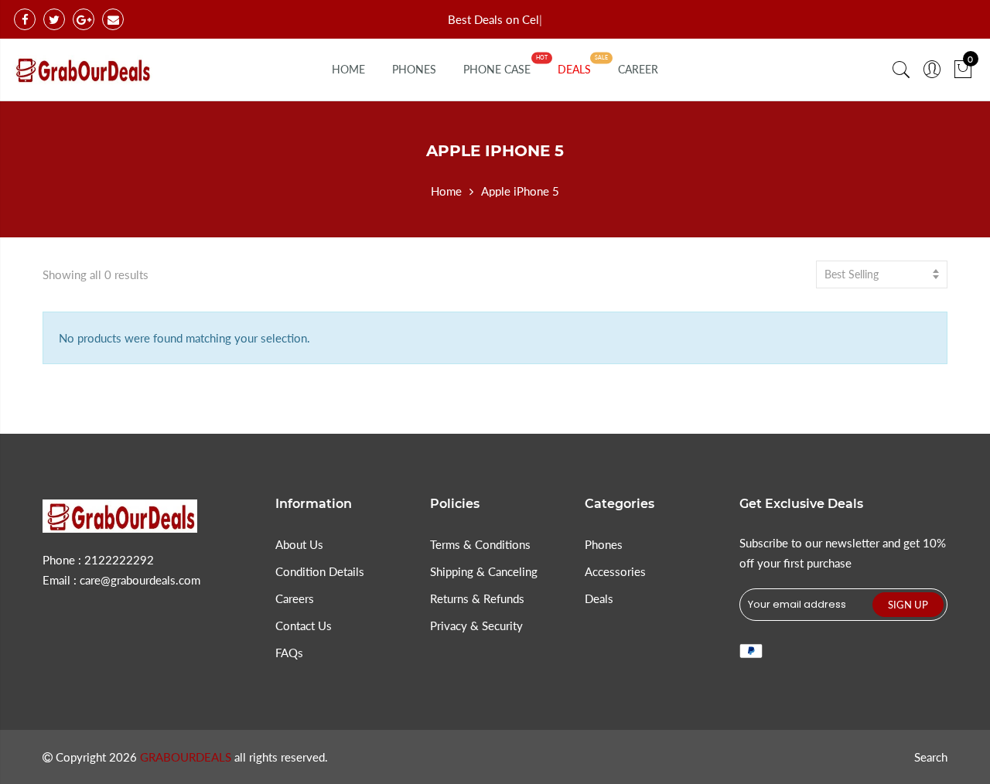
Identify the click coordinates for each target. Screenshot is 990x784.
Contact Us (303, 625)
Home (446, 191)
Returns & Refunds (477, 598)
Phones (604, 544)
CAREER (638, 69)
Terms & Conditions (480, 544)
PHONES (414, 69)
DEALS (574, 69)
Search (930, 757)
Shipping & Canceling (484, 571)
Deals (599, 598)
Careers (294, 598)
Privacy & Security (476, 625)
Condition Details (319, 571)
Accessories (615, 571)
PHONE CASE (497, 69)
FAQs (289, 653)
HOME (348, 69)
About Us (299, 544)
